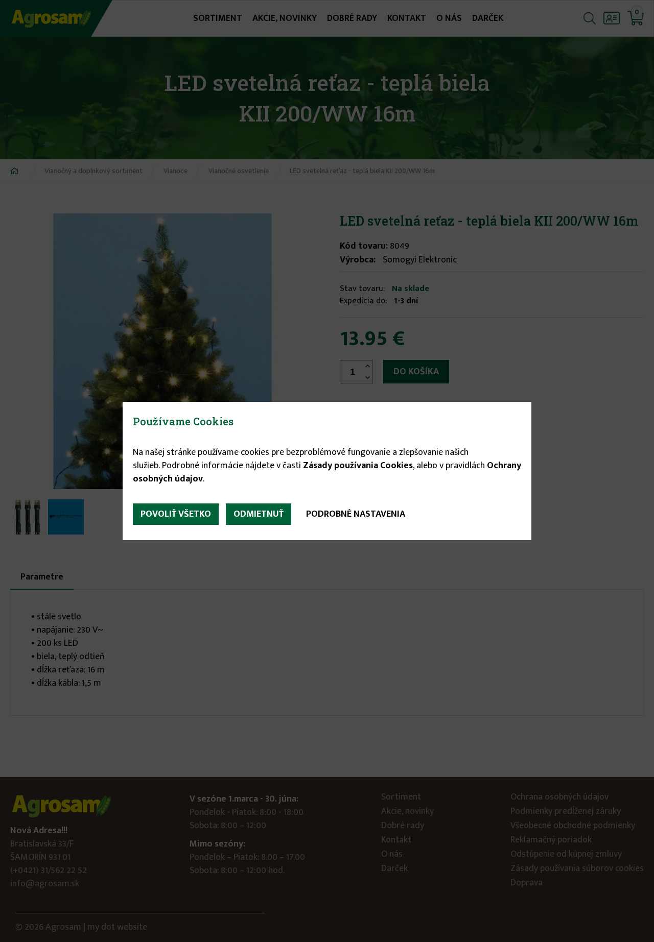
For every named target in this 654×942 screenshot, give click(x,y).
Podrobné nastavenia (355, 514)
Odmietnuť (258, 514)
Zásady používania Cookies (358, 465)
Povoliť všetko (176, 514)
